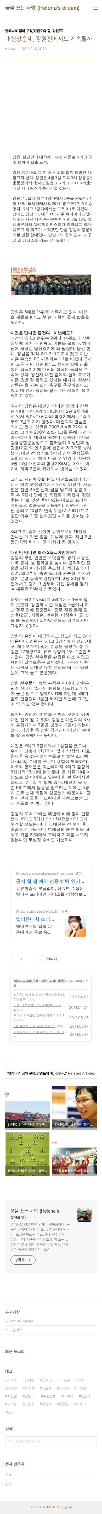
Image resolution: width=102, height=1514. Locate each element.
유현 (81, 1380)
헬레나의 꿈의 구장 (26, 981)
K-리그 (81, 1404)
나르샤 (46, 1388)
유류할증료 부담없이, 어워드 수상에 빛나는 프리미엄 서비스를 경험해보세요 (50, 891)
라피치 (68, 1396)
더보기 (9, 1412)
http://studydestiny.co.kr (37, 911)
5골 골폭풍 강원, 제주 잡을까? (34, 1026)
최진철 (12, 1396)
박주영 (29, 1388)
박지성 (12, 1404)
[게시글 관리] (33, 959)
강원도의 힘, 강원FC (53, 981)
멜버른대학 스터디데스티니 (33, 919)
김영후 (29, 1380)
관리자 (69, 1507)
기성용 (64, 1388)
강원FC (30, 1396)
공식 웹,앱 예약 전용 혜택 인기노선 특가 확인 (50, 881)
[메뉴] (95, 8)
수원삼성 (49, 1396)
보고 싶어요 (13, 1330)
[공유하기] (26, 959)
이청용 (81, 1388)
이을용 (65, 1380)
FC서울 (47, 1380)
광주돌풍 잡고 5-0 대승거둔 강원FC (38, 1032)
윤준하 (85, 1396)
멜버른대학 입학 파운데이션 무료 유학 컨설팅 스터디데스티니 (34, 929)
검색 (92, 1442)
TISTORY (52, 1507)
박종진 (64, 1404)
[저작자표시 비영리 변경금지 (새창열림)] (68, 959)
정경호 (46, 1404)
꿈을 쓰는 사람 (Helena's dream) (42, 7)
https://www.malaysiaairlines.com (44, 873)
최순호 (29, 1404)
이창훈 (12, 1380)
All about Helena (19, 1321)
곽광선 (12, 1388)
